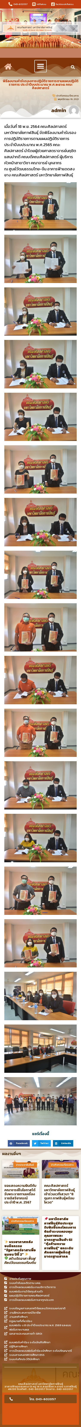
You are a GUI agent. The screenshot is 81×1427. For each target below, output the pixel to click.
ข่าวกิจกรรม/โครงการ (67, 95)
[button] (40, 66)
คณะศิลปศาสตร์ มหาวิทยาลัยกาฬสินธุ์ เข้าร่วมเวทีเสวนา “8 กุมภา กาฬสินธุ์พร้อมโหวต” (59, 1194)
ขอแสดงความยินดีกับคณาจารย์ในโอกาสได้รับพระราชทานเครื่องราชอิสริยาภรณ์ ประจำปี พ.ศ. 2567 (20, 1194)
